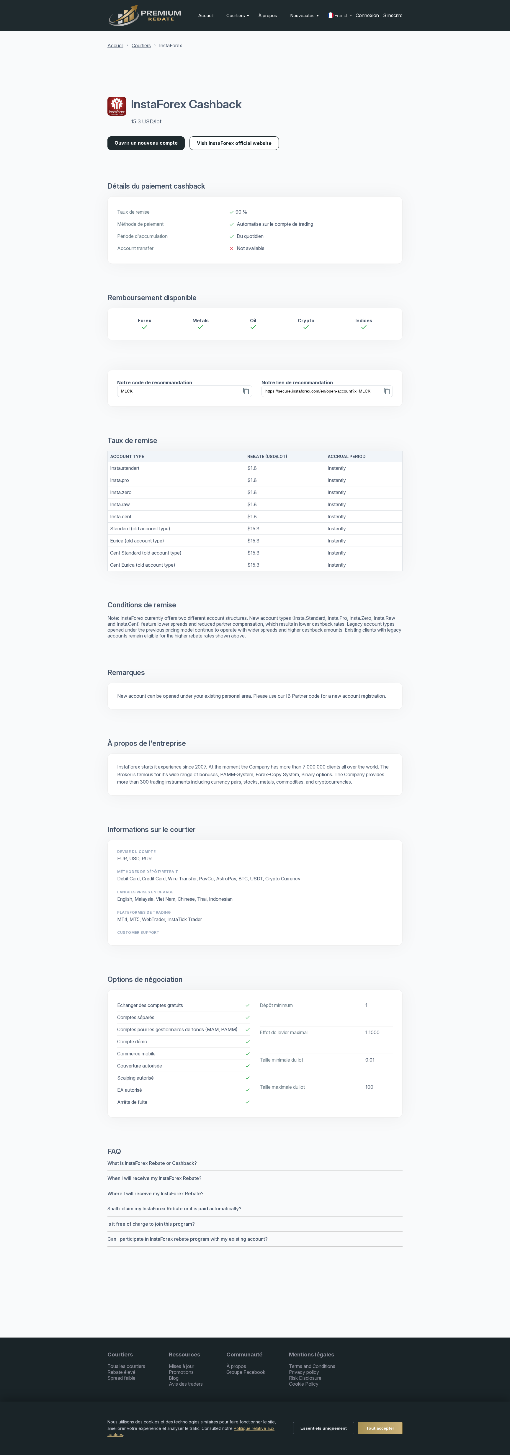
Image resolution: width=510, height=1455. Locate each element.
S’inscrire (393, 15)
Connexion (367, 15)
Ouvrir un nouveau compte (146, 143)
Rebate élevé (121, 1372)
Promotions (181, 1372)
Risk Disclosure (305, 1378)
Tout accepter (380, 1428)
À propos (268, 15)
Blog (174, 1378)
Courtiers (236, 15)
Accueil (205, 15)
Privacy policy (304, 1372)
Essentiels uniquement (323, 1428)
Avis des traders (186, 1384)
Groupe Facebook (245, 1372)
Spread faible (121, 1378)
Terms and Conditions (312, 1366)
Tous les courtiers (126, 1366)
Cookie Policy (303, 1384)
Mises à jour (181, 1366)
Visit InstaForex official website (234, 143)
